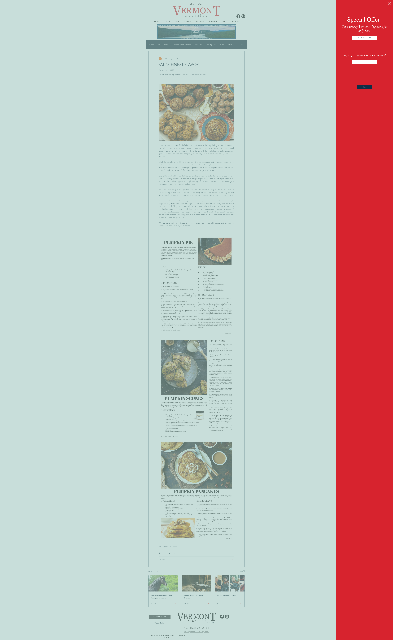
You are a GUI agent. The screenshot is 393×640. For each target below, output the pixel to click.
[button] (389, 3)
